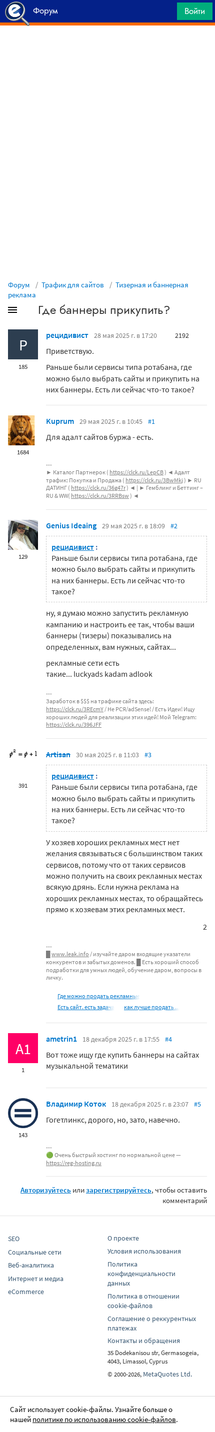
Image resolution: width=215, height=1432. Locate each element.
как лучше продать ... (152, 1007)
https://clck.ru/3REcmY (75, 709)
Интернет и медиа (36, 1278)
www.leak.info (70, 954)
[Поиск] (166, 13)
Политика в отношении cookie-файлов (144, 1301)
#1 (151, 421)
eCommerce (26, 1291)
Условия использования (144, 1251)
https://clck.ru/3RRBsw (100, 495)
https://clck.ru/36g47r (98, 487)
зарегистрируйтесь (119, 1190)
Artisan (58, 754)
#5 (197, 1104)
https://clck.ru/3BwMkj (154, 480)
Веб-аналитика (31, 1265)
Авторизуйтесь (45, 1190)
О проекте (123, 1238)
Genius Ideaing (71, 525)
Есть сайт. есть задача (86, 1007)
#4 (168, 1039)
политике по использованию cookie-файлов (104, 1419)
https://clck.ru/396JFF (74, 724)
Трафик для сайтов (73, 284)
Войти (194, 11)
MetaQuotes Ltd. (167, 1374)
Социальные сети (35, 1252)
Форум (19, 284)
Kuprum (60, 421)
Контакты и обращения (144, 1340)
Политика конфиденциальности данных (142, 1274)
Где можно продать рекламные (99, 996)
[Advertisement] (107, 50)
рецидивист (67, 335)
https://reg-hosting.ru (74, 1163)
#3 (148, 754)
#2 (174, 525)
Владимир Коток (76, 1104)
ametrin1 (61, 1039)
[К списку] (29, 312)
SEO (14, 1238)
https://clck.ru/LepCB (137, 472)
